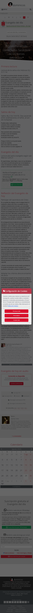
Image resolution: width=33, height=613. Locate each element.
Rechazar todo (16, 311)
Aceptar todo (16, 320)
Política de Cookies (12, 306)
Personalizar (16, 315)
